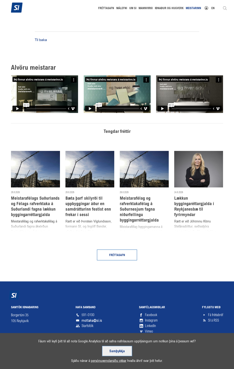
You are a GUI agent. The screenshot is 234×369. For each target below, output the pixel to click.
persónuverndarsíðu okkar (108, 361)
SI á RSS (213, 320)
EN (213, 8)
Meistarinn (193, 8)
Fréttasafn (117, 255)
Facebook (151, 315)
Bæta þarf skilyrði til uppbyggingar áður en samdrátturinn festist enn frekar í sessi (88, 206)
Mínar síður (208, 7)
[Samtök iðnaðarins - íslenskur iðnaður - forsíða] (16, 7)
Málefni (121, 8)
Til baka (41, 40)
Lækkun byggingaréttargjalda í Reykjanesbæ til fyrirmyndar (194, 206)
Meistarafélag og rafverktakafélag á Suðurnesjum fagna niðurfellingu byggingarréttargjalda (139, 209)
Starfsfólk (87, 326)
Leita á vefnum (224, 8)
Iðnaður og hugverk (169, 8)
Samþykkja (117, 351)
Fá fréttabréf (215, 315)
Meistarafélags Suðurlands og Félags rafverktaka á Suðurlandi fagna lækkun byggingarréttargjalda (35, 206)
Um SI (132, 8)
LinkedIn (150, 326)
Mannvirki (146, 8)
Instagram (151, 320)
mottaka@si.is (92, 320)
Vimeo (149, 331)
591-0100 (88, 315)
